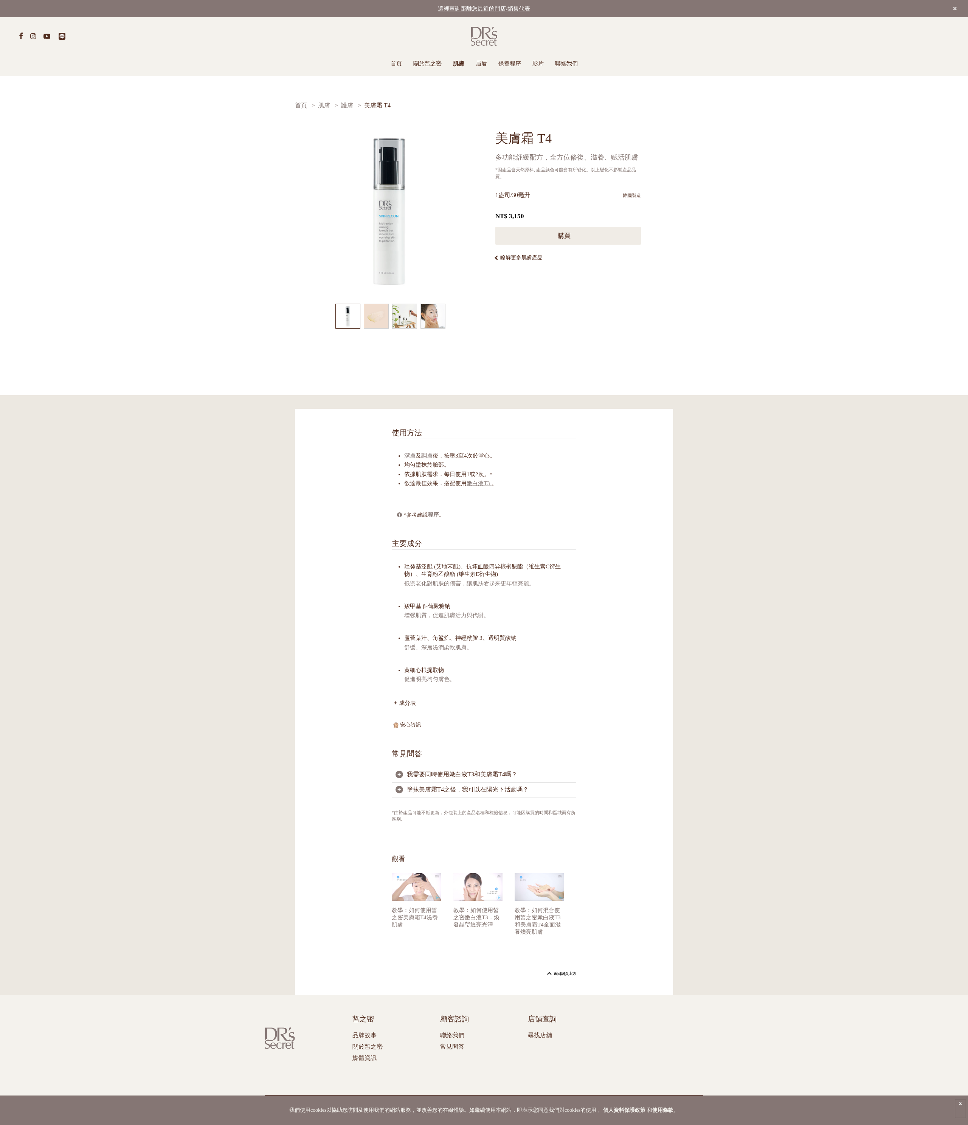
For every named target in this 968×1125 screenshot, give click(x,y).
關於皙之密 (427, 64)
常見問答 (452, 1046)
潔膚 (410, 456)
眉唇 (481, 64)
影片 (538, 64)
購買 (565, 235)
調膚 (427, 456)
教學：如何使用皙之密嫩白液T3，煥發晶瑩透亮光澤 (476, 917)
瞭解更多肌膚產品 (521, 258)
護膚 (347, 105)
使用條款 (662, 1110)
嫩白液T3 (479, 483)
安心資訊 (410, 725)
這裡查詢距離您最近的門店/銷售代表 (484, 9)
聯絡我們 (566, 64)
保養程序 (509, 64)
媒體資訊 (364, 1058)
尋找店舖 (540, 1035)
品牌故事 (364, 1035)
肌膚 (458, 64)
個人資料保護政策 (624, 1110)
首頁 (396, 64)
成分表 (407, 702)
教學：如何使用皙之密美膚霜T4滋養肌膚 (415, 917)
